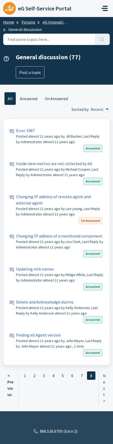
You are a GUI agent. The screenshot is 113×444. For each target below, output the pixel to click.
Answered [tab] (28, 98)
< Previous (10, 385)
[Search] (102, 39)
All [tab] (10, 98)
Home (8, 22)
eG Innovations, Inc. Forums (68, 22)
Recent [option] (97, 109)
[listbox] (100, 109)
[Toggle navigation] (104, 8)
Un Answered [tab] (56, 98)
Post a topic (30, 72)
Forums (28, 22)
